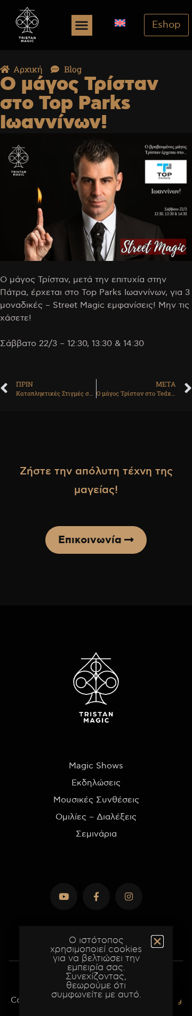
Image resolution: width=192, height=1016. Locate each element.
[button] (81, 25)
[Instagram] (128, 896)
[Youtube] (63, 896)
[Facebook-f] (96, 896)
